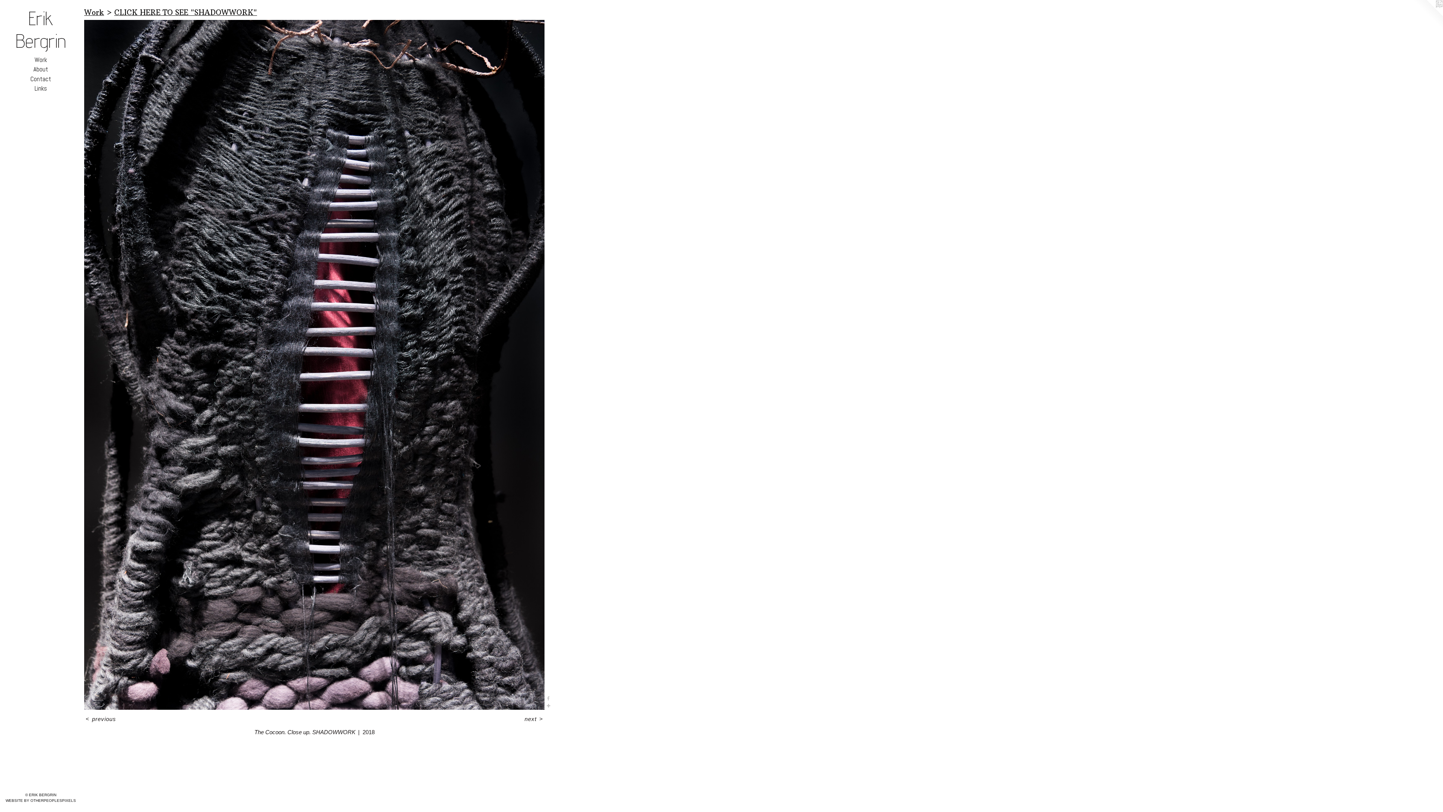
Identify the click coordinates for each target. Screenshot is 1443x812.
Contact (40, 79)
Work (41, 60)
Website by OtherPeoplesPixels (41, 800)
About (40, 69)
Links (41, 88)
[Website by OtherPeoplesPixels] (1428, 15)
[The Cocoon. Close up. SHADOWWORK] (314, 365)
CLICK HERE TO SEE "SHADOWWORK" (185, 12)
